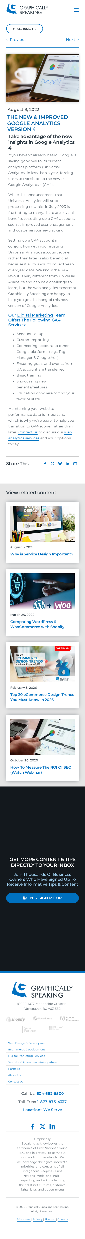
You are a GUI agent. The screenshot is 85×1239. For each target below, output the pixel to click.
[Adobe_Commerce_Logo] (69, 1018)
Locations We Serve (42, 1110)
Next (70, 39)
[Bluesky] (60, 463)
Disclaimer (24, 1219)
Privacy (38, 1219)
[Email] (75, 463)
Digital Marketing (35, 315)
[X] (52, 463)
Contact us (28, 432)
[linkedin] (52, 1127)
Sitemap (50, 1219)
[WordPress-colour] (42, 1018)
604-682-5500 (50, 1093)
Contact (63, 1219)
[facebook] (32, 1127)
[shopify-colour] (15, 1018)
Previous (18, 39)
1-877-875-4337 (52, 1102)
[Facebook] (45, 463)
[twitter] (42, 1127)
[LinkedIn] (67, 463)
